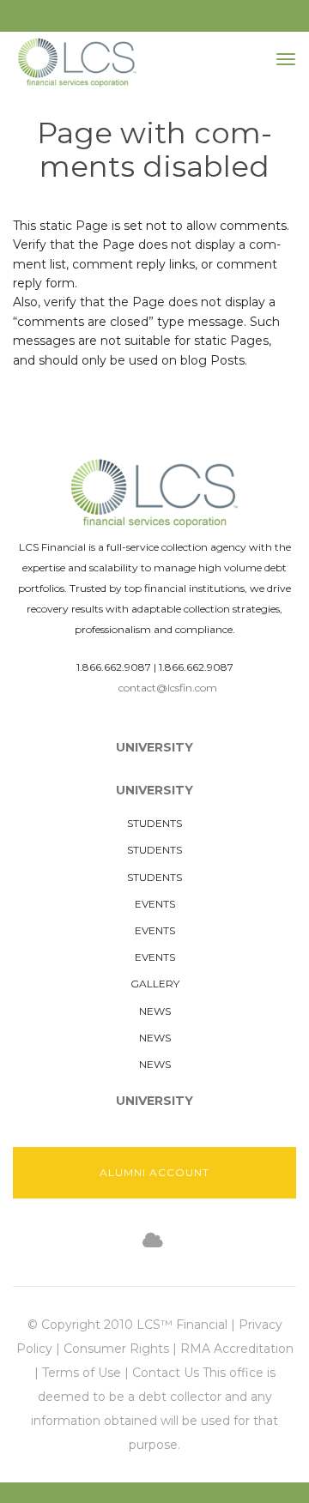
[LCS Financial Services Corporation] (77, 62)
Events (155, 903)
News (155, 1011)
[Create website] (152, 1240)
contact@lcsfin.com (167, 687)
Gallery (154, 983)
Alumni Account (154, 1172)
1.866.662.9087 (113, 667)
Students (154, 823)
